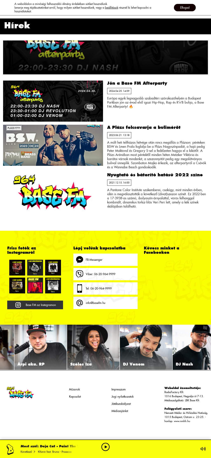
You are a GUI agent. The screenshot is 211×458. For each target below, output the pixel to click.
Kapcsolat (75, 396)
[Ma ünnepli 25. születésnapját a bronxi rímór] (17, 285)
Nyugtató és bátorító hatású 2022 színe (155, 174)
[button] (4, 347)
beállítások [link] (111, 7)
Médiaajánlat (119, 411)
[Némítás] (203, 448)
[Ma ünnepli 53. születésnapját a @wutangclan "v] (35, 268)
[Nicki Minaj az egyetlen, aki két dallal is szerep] (35, 285)
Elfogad (185, 7)
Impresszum (118, 389)
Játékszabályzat (121, 404)
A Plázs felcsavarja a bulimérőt (144, 127)
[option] (26, 347)
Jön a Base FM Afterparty (137, 83)
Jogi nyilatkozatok (122, 396)
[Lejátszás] (105, 447)
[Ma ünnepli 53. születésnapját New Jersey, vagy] (53, 285)
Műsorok (74, 389)
